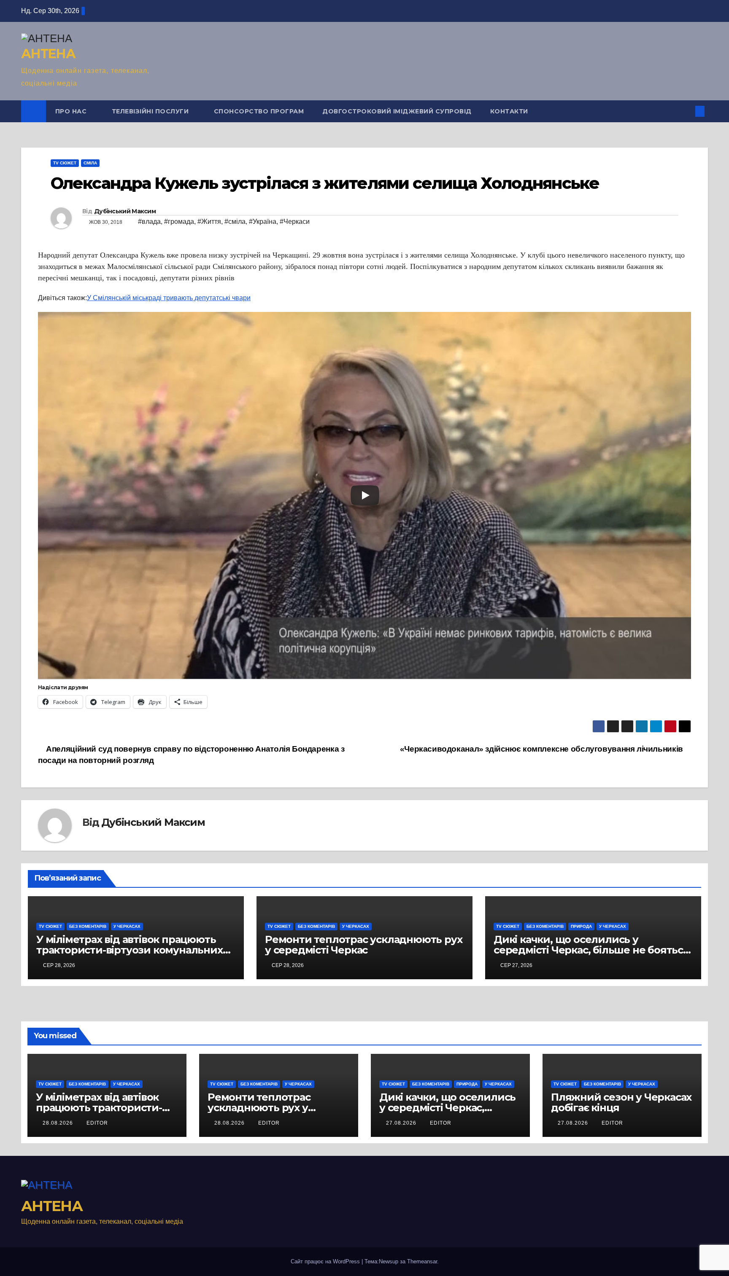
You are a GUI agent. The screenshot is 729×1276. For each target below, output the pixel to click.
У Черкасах (126, 926)
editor (97, 1123)
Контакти (509, 111)
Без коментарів (87, 926)
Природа (581, 926)
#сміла (235, 221)
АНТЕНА (48, 54)
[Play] (365, 495)
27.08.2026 (402, 1123)
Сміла (90, 163)
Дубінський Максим (125, 211)
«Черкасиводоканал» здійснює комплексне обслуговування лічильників (542, 748)
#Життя (209, 221)
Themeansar (422, 1261)
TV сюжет (64, 163)
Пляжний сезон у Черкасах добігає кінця (621, 1102)
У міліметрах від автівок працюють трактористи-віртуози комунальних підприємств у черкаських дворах (129, 950)
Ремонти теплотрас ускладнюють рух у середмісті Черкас (363, 944)
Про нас (72, 111)
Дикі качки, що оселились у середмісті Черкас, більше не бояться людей (591, 950)
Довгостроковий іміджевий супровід (397, 111)
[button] (685, 111)
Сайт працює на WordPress (326, 1261)
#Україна (262, 221)
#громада (179, 221)
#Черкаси (295, 221)
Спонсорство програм (259, 111)
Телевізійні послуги (151, 111)
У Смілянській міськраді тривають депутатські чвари (169, 297)
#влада (149, 221)
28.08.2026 (59, 1123)
